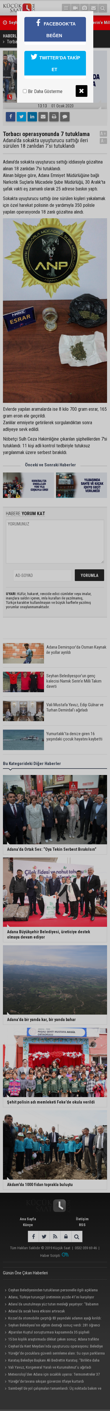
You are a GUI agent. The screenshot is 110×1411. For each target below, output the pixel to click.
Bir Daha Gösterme (44, 91)
